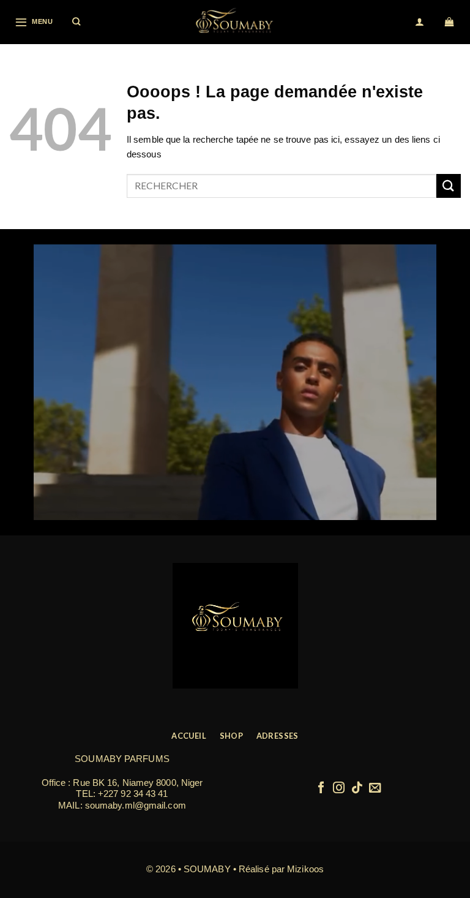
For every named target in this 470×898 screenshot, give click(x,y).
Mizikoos (305, 869)
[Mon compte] (420, 22)
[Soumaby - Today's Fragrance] (235, 22)
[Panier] (450, 22)
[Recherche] (76, 22)
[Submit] (448, 186)
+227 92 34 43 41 (133, 793)
